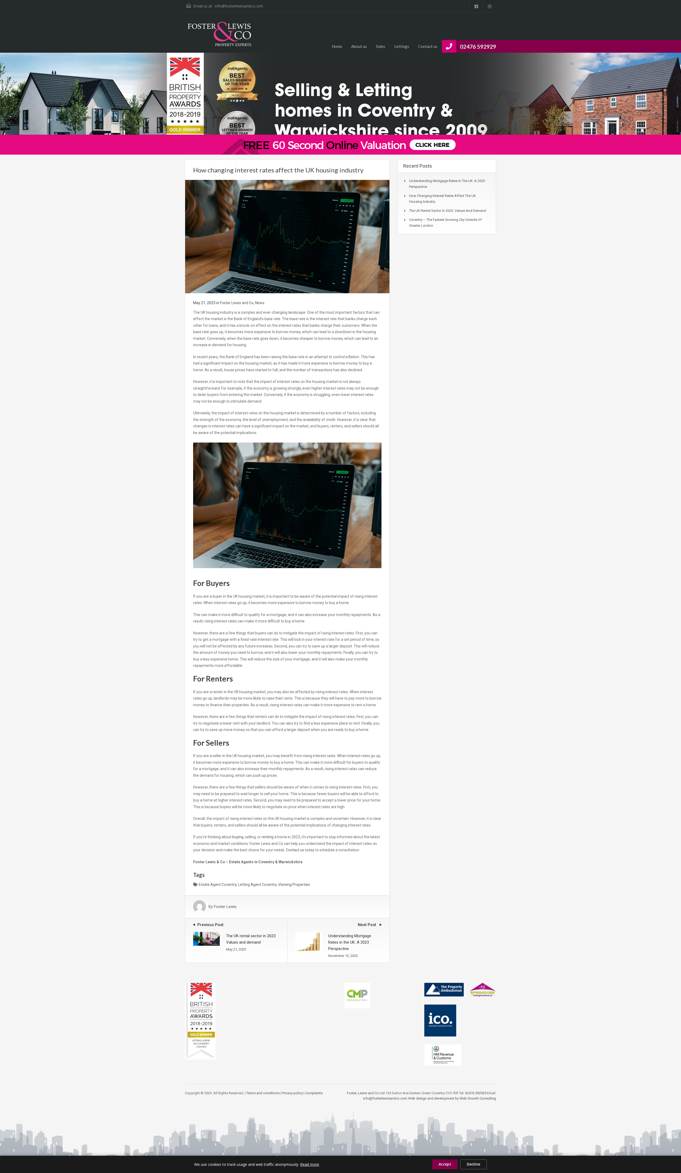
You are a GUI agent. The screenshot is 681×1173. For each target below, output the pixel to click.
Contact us (427, 46)
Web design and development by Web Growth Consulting (452, 1098)
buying (237, 837)
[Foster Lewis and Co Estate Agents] (219, 36)
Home (337, 46)
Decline (473, 1164)
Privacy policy (292, 1093)
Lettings (401, 46)
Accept (445, 1164)
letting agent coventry (257, 884)
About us (359, 46)
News (259, 303)
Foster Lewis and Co (237, 303)
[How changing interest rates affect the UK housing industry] (287, 236)
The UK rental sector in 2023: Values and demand (447, 211)
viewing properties (294, 884)
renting (267, 837)
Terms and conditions (263, 1093)
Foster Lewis (225, 906)
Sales (380, 46)
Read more (309, 1164)
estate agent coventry (217, 884)
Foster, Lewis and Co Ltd (366, 1093)
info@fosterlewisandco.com (239, 6)
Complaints (314, 1093)
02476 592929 (478, 46)
